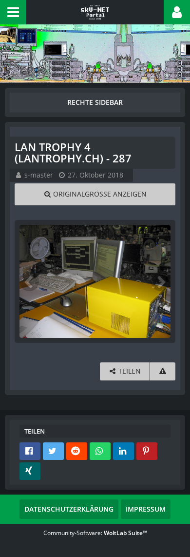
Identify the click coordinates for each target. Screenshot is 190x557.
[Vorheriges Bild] (29, 281)
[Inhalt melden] (162, 371)
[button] (13, 12)
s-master (38, 174)
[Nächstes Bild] (161, 281)
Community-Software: (95, 533)
